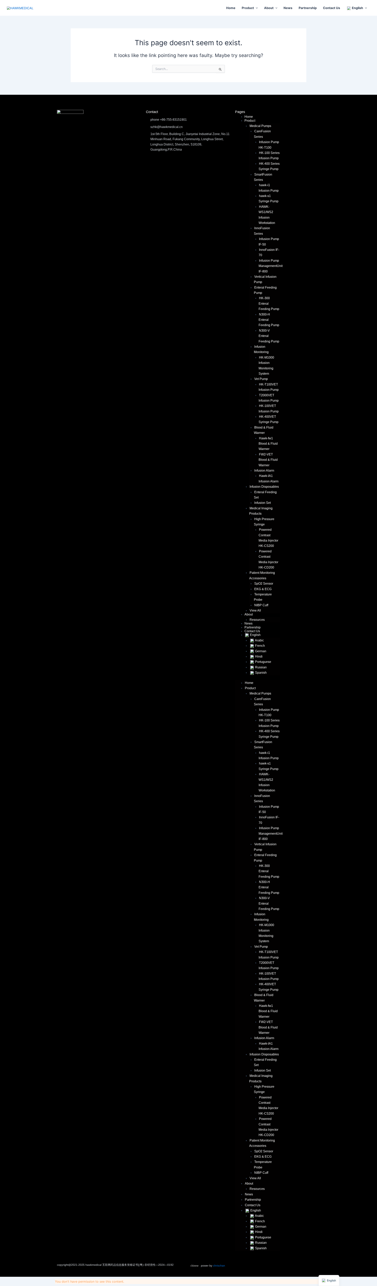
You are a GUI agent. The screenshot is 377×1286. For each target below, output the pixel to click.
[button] (256, 8)
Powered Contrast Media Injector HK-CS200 (268, 537)
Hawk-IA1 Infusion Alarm (268, 478)
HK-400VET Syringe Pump (268, 419)
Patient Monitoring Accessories (262, 575)
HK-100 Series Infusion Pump (269, 155)
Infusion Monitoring (261, 349)
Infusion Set (262, 502)
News (288, 8)
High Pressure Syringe (264, 521)
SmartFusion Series (263, 177)
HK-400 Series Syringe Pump (269, 166)
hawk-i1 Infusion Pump (269, 187)
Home (230, 8)
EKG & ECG (263, 589)
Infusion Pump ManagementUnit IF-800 (271, 266)
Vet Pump (261, 379)
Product (248, 8)
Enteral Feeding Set (265, 494)
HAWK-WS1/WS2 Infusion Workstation (267, 214)
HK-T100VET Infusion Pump (269, 387)
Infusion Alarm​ (264, 470)
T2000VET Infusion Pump (269, 398)
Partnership (308, 8)
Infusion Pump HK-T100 (269, 144)
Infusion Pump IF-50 (269, 809)
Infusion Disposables (264, 486)
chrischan (219, 1265)
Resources (257, 619)
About (269, 8)
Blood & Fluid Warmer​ (263, 430)
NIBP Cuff (261, 605)
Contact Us (331, 8)
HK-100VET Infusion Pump (269, 408)
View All (255, 610)
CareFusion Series (262, 134)
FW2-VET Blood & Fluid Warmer (268, 460)
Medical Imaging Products (261, 511)
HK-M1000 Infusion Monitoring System (266, 365)
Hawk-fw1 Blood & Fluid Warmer (268, 444)
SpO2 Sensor (263, 583)
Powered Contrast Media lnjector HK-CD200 (268, 559)
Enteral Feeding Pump (265, 290)
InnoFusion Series (262, 230)
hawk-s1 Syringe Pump (268, 198)
